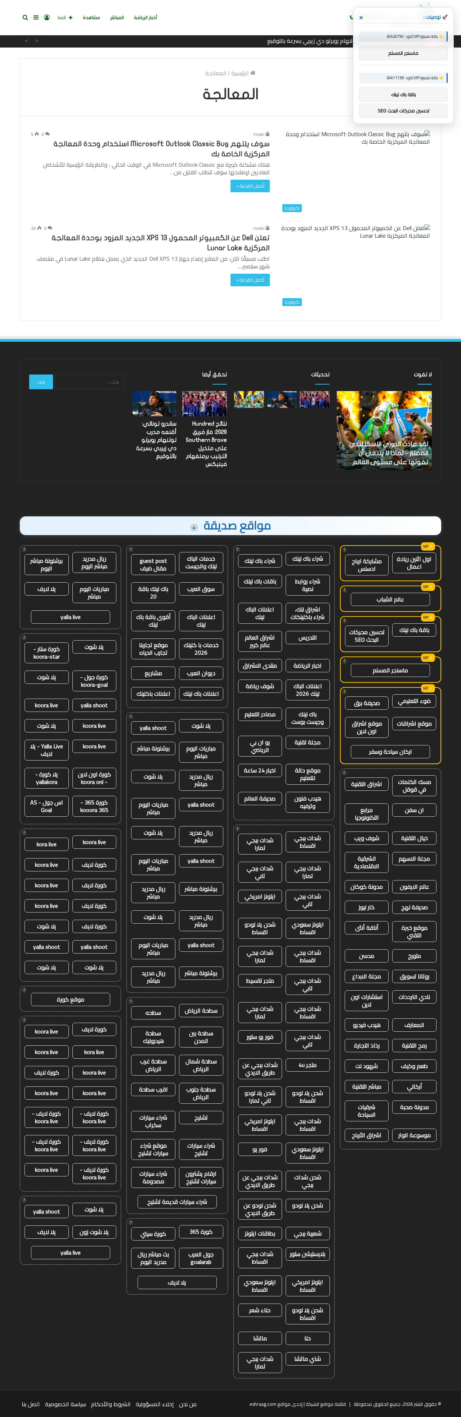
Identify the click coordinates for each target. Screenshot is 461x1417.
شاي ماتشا (307, 1358)
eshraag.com (263, 1404)
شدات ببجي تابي (260, 872)
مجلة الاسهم (414, 858)
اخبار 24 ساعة (260, 770)
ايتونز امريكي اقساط (260, 1125)
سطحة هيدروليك (153, 1037)
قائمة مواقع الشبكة (326, 1404)
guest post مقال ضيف (153, 564)
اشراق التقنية (366, 784)
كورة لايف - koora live (94, 1117)
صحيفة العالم (260, 798)
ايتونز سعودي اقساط (308, 928)
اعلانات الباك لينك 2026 (308, 690)
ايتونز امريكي (260, 896)
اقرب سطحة (153, 1089)
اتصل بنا (31, 1404)
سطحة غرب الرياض (153, 1065)
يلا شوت (201, 725)
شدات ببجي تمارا (260, 844)
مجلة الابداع (366, 976)
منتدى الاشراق (260, 665)
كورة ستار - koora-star (46, 653)
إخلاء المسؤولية (155, 1404)
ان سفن (414, 809)
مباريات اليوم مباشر (201, 752)
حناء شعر (259, 1310)
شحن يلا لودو (307, 1205)
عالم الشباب (390, 599)
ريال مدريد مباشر (201, 780)
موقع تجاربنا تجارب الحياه (153, 649)
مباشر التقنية (366, 1086)
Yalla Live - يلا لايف (46, 750)
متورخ (414, 955)
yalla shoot (153, 727)
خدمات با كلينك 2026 (201, 649)
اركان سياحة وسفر (390, 751)
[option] (384, 430)
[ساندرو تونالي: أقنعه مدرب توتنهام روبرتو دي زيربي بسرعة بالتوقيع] (282, 399)
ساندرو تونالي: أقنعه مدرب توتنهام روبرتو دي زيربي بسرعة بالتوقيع (343, 40)
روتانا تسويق (414, 976)
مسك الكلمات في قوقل (414, 785)
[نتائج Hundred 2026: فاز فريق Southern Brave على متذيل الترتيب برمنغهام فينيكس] (315, 399)
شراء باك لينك (307, 558)
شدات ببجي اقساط (307, 842)
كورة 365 (200, 1231)
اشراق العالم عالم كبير (260, 641)
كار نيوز (367, 907)
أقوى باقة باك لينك (153, 620)
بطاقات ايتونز (260, 1233)
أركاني (414, 1086)
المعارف (414, 1024)
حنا (307, 1338)
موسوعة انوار (414, 1135)
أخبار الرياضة (145, 17)
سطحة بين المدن (201, 1037)
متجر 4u (308, 1064)
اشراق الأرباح (366, 1135)
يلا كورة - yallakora (46, 778)
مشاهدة (91, 17)
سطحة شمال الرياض (201, 1065)
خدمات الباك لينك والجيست (201, 562)
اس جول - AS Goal (46, 806)
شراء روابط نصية (307, 585)
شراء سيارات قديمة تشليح (177, 1201)
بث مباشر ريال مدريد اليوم (153, 1258)
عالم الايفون (414, 886)
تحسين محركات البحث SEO (367, 636)
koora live (46, 705)
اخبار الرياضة (308, 665)
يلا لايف (177, 1282)
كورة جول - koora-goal (94, 681)
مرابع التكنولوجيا (367, 813)
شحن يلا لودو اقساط (260, 928)
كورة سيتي (153, 1233)
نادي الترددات (414, 996)
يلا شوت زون (94, 1232)
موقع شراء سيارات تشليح (153, 1149)
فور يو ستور (260, 1036)
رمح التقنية (414, 1045)
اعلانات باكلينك (153, 693)
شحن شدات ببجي (307, 1181)
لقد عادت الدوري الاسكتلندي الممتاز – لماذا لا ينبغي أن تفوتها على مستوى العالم (388, 453)
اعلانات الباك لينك (260, 613)
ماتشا (260, 1338)
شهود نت (366, 1065)
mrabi (258, 134)
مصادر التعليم (260, 714)
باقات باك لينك (260, 581)
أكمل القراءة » (250, 185)
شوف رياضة (260, 686)
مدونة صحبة (414, 1107)
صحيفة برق (367, 703)
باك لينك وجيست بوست (307, 718)
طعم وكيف (414, 1065)
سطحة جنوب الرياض (201, 1093)
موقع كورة (70, 999)
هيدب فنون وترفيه (307, 802)
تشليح (201, 1117)
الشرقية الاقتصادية (366, 862)
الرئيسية (240, 73)
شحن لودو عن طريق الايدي (259, 1209)
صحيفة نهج (414, 907)
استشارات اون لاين (367, 1000)
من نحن (188, 1404)
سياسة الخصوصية (65, 1404)
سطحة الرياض (201, 1010)
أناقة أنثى (367, 927)
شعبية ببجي (308, 1233)
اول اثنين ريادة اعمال (414, 562)
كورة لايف (94, 864)
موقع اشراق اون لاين (367, 727)
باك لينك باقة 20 (153, 592)
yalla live (71, 616)
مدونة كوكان (366, 886)
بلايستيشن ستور (307, 1253)
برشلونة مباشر (153, 748)
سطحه (153, 1012)
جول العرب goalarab (201, 1258)
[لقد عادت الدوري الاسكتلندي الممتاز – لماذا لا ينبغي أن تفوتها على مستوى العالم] (249, 399)
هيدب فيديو (367, 1024)
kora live (47, 844)
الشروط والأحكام (111, 1404)
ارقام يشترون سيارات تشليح (200, 1177)
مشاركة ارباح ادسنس (367, 565)
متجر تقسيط (260, 980)
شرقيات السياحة (367, 1111)
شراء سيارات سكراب (153, 1121)
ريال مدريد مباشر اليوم (94, 562)
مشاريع (153, 673)
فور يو (259, 1149)
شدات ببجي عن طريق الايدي (260, 1068)
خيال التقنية (414, 838)
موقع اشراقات (414, 723)
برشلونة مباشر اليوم (46, 564)
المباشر (117, 17)
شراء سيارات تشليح (201, 1149)
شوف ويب (366, 838)
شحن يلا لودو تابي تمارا (260, 1097)
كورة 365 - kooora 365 (94, 806)
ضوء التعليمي (414, 700)
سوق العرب (201, 588)
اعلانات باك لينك (201, 693)
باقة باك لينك (414, 629)
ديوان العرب (201, 673)
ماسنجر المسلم (390, 670)
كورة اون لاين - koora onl (94, 778)
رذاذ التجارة (367, 1045)
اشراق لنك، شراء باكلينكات (308, 613)
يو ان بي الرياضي (260, 746)
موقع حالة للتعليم (308, 774)
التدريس (308, 637)
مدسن (366, 955)
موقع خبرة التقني (415, 931)
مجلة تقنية (308, 742)
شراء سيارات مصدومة (153, 1177)
